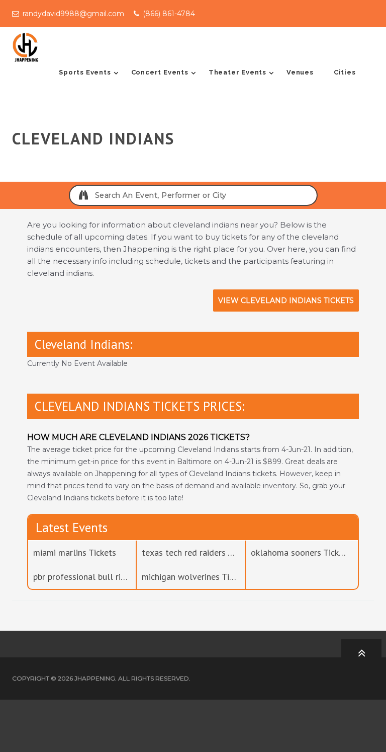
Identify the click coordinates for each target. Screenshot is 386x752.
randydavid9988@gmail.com (73, 13)
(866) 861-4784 (169, 13)
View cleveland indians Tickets (286, 300)
